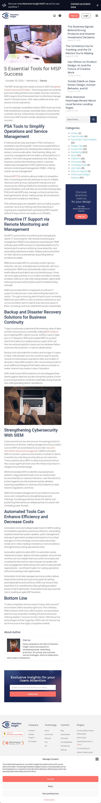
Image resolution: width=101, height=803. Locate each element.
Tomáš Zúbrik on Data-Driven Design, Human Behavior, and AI (82, 85)
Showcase (76, 162)
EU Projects (32, 741)
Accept (50, 779)
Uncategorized (79, 165)
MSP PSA (16, 176)
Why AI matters (79, 171)
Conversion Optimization (84, 139)
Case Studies (77, 136)
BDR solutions (51, 331)
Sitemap (64, 750)
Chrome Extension (83, 748)
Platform (75, 158)
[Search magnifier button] (93, 119)
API (46, 746)
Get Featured (65, 746)
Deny (50, 786)
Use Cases (76, 168)
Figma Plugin (81, 737)
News (74, 155)
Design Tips (77, 146)
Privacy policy (49, 799)
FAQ (46, 742)
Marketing (31, 80)
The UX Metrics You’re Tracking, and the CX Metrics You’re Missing (79, 50)
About (47, 730)
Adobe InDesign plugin (85, 752)
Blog (62, 730)
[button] (97, 759)
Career (74, 133)
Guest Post (77, 149)
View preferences (50, 793)
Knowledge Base (66, 742)
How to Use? (49, 734)
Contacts (31, 730)
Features (48, 738)
